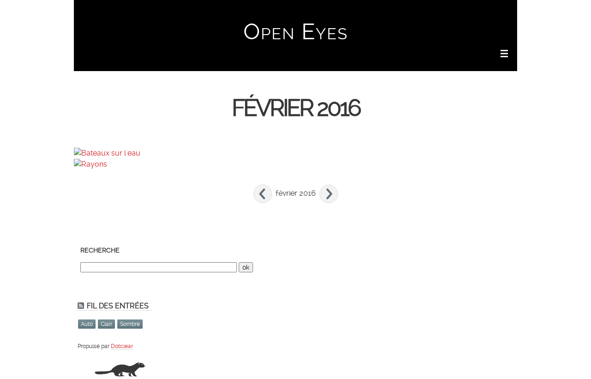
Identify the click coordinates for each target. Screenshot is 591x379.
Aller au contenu (393, 12)
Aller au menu (439, 12)
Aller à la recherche (489, 12)
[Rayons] (90, 164)
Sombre (130, 324)
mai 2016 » (329, 194)
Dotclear (122, 346)
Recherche (100, 250)
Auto (87, 324)
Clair (106, 324)
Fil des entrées (118, 305)
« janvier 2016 (262, 194)
